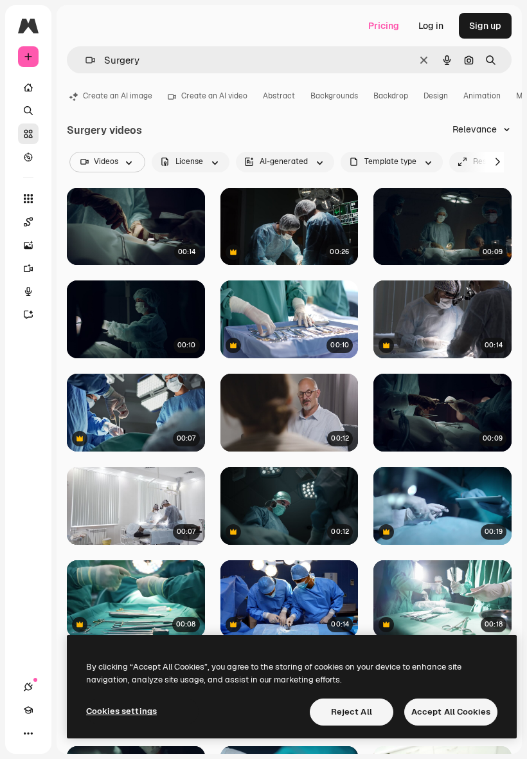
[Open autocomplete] (85, 60)
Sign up (485, 26)
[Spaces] (28, 222)
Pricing (383, 26)
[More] (28, 733)
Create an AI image (117, 96)
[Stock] (28, 133)
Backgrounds (334, 96)
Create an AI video (214, 96)
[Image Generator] (28, 245)
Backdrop (390, 96)
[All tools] (28, 198)
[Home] (28, 87)
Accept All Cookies (450, 711)
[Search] (28, 110)
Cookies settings (121, 711)
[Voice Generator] (28, 291)
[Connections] (28, 687)
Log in (430, 26)
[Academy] (28, 710)
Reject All (351, 711)
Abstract (279, 96)
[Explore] (28, 157)
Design (436, 96)
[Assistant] (28, 314)
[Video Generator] (28, 268)
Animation (482, 96)
